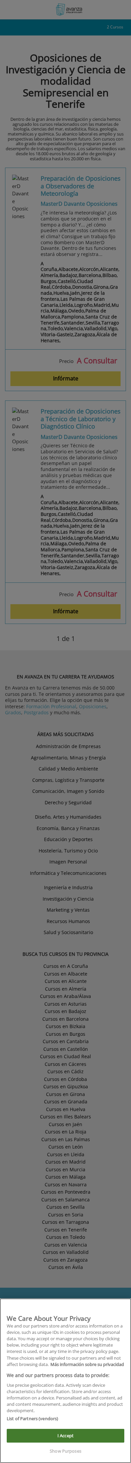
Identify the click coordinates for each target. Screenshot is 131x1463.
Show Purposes (65, 1451)
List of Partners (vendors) (32, 1418)
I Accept (65, 1436)
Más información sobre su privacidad (87, 1364)
